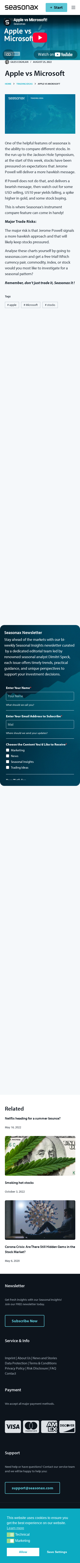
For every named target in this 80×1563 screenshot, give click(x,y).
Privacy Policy (15, 1368)
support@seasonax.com (32, 1487)
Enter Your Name (18, 688)
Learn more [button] (15, 1528)
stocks (50, 305)
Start (58, 7)
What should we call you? (20, 704)
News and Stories (45, 1358)
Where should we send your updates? (27, 733)
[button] (10, 1534)
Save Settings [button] (57, 1552)
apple (11, 305)
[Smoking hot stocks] (40, 1156)
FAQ (53, 1368)
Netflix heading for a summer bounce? (33, 1118)
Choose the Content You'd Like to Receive (35, 744)
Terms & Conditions (43, 1363)
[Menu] (73, 7)
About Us (24, 1358)
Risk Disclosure (37, 1368)
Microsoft (31, 305)
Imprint (10, 1358)
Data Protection (16, 1363)
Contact (10, 1373)
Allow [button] (23, 1552)
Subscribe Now (25, 1320)
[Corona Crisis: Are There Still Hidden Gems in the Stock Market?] (40, 1220)
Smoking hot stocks (19, 1182)
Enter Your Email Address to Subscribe (33, 716)
